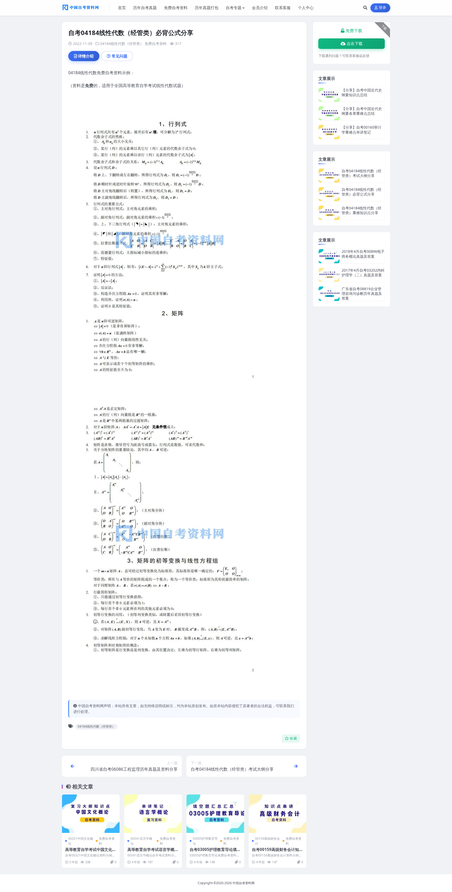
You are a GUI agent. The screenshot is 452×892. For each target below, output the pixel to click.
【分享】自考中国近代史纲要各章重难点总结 (362, 111)
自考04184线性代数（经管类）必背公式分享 (361, 192)
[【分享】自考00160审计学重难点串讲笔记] (329, 132)
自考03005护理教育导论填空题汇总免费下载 (215, 852)
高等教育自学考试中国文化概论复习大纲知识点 (90, 852)
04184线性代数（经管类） (122, 43)
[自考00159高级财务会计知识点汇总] (277, 813)
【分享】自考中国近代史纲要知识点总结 (362, 92)
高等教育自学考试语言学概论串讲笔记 (152, 852)
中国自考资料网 (244, 883)
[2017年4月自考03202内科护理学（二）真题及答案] (329, 275)
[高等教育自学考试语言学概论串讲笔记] (153, 813)
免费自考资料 (156, 43)
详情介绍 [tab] (86, 56)
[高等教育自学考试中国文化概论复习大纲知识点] (91, 813)
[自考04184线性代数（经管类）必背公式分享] (329, 194)
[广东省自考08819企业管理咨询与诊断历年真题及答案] (329, 294)
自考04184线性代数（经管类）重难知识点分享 (361, 210)
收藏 (293, 738)
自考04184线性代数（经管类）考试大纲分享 (361, 173)
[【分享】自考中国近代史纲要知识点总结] (329, 95)
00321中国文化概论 (80, 841)
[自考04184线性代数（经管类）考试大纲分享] (329, 175)
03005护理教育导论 (205, 841)
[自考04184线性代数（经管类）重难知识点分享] (329, 213)
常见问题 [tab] (119, 56)
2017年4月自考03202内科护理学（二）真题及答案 (363, 272)
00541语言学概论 (141, 841)
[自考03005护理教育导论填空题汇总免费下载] (215, 813)
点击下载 (355, 44)
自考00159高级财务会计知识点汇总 (277, 852)
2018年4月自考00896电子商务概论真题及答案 (363, 254)
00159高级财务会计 (267, 841)
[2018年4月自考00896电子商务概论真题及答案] (329, 256)
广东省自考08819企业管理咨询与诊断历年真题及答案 (362, 293)
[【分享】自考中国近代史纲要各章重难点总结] (329, 113)
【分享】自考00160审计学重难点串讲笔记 (361, 129)
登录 (382, 8)
